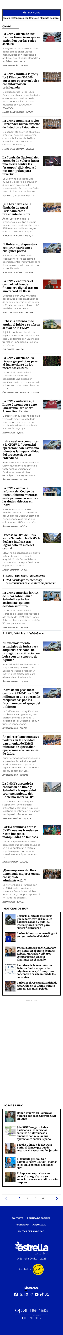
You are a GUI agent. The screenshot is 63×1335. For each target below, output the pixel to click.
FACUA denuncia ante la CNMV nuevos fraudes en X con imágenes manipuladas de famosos (20, 832)
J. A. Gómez (8, 349)
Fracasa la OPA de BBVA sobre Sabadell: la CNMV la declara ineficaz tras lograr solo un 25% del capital (21, 541)
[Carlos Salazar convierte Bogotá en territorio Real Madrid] (8, 939)
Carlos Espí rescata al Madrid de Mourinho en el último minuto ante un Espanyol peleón (37, 985)
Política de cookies (38, 1218)
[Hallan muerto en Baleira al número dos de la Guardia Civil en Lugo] (10, 1116)
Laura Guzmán (10, 570)
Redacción (8, 432)
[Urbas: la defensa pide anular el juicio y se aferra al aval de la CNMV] (52, 324)
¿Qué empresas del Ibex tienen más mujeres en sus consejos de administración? (21, 875)
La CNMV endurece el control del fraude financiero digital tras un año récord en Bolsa (20, 286)
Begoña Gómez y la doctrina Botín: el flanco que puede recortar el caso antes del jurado (37, 1147)
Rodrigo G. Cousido (13, 195)
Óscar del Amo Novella (16, 392)
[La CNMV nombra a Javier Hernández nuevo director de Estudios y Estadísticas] (52, 123)
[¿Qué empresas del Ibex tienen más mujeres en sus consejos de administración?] (52, 873)
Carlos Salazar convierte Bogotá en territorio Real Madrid (37, 935)
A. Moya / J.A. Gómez (13, 235)
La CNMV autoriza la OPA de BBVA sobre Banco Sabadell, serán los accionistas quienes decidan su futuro (20, 599)
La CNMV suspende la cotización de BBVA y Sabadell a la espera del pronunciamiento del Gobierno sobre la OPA (19, 790)
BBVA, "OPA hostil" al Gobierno (25, 575)
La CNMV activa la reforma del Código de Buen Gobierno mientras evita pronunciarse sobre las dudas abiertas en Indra (20, 496)
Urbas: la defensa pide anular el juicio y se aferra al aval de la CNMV (21, 324)
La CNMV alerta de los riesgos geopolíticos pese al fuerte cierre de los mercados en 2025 (19, 363)
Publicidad (22, 1225)
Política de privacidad (31, 1231)
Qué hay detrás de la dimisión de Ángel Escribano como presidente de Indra (16, 209)
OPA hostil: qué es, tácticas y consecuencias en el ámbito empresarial (31, 581)
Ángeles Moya (10, 479)
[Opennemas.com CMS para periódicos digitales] (31, 1314)
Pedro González (12, 818)
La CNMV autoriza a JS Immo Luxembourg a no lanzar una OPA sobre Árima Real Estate (19, 406)
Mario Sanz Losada (13, 112)
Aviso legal (39, 1225)
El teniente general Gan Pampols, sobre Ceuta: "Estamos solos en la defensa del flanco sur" (37, 1163)
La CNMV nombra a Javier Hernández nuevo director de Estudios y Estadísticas (21, 124)
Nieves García (10, 65)
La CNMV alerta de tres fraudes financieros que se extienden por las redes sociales (21, 39)
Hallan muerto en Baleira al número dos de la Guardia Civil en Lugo (36, 1116)
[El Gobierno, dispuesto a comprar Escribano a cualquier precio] (52, 247)
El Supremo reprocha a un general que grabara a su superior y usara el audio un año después (37, 1178)
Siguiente (57, 1198)
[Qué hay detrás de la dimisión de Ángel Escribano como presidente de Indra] (52, 207)
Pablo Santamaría (13, 312)
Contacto (17, 1218)
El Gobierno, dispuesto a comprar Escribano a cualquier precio (19, 247)
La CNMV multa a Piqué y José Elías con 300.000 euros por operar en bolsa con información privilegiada (20, 80)
